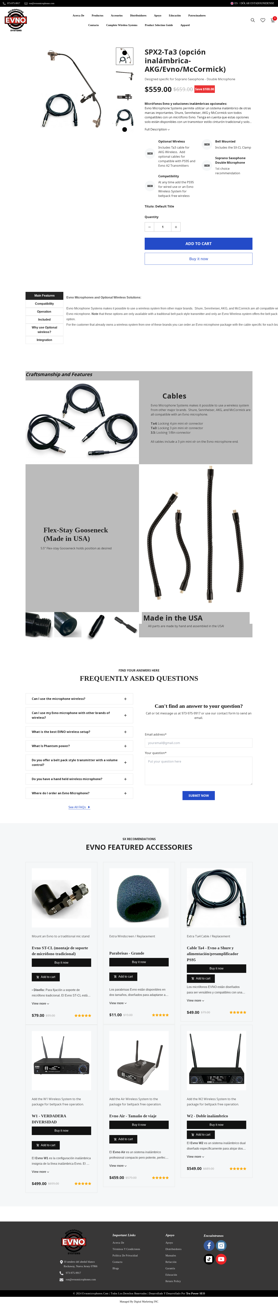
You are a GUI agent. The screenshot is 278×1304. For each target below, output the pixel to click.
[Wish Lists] (263, 20)
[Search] (252, 20)
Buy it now (198, 259)
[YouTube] (221, 1259)
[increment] (176, 227)
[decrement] (149, 227)
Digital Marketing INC (146, 1301)
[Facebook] (209, 1245)
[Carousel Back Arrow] (124, 53)
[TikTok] (209, 1259)
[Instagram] (221, 1245)
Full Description (156, 129)
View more (39, 1003)
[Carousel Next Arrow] (124, 129)
